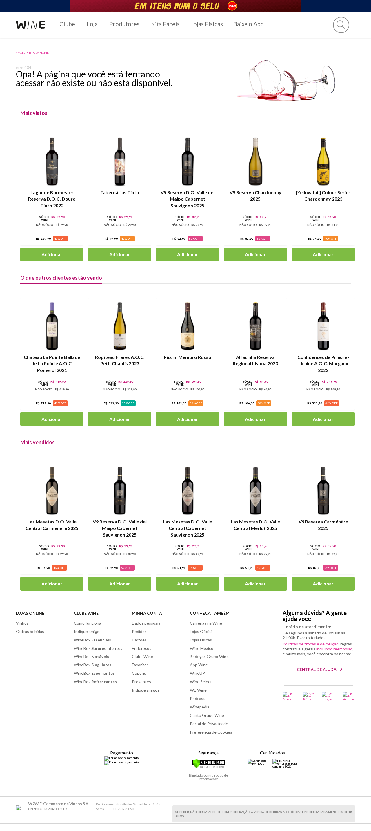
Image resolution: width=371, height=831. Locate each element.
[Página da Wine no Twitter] (308, 696)
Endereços (141, 648)
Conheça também (210, 613)
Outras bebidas (30, 631)
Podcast (197, 698)
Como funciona (87, 623)
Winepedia (199, 706)
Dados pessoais (146, 623)
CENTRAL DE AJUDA (317, 669)
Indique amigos (87, 631)
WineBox (92, 639)
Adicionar (51, 254)
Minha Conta (147, 613)
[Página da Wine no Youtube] (349, 696)
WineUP (197, 673)
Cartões (139, 639)
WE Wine (198, 690)
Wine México (201, 648)
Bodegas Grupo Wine (209, 656)
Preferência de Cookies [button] (211, 732)
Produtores (124, 23)
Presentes (141, 681)
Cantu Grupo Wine (207, 715)
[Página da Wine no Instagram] (328, 696)
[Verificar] (208, 767)
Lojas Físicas (206, 23)
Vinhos (22, 623)
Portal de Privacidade (209, 723)
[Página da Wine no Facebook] (289, 696)
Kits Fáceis (165, 23)
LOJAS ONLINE (30, 613)
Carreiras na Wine (206, 623)
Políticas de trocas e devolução (311, 643)
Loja (92, 23)
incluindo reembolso (334, 648)
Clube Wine (86, 613)
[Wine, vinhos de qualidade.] (19, 807)
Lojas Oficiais (202, 631)
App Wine (199, 664)
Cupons (139, 673)
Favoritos (140, 664)
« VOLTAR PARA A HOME (32, 52)
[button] (341, 25)
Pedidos (139, 631)
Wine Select (201, 681)
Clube (67, 23)
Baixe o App (248, 23)
